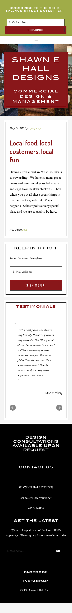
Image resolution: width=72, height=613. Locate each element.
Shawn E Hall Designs (36, 69)
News (24, 230)
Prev (13, 408)
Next (59, 408)
